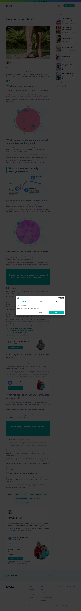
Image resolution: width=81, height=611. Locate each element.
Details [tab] (40, 301)
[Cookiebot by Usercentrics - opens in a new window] (59, 298)
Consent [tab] (24, 301)
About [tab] (57, 301)
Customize (40, 312)
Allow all (56, 312)
